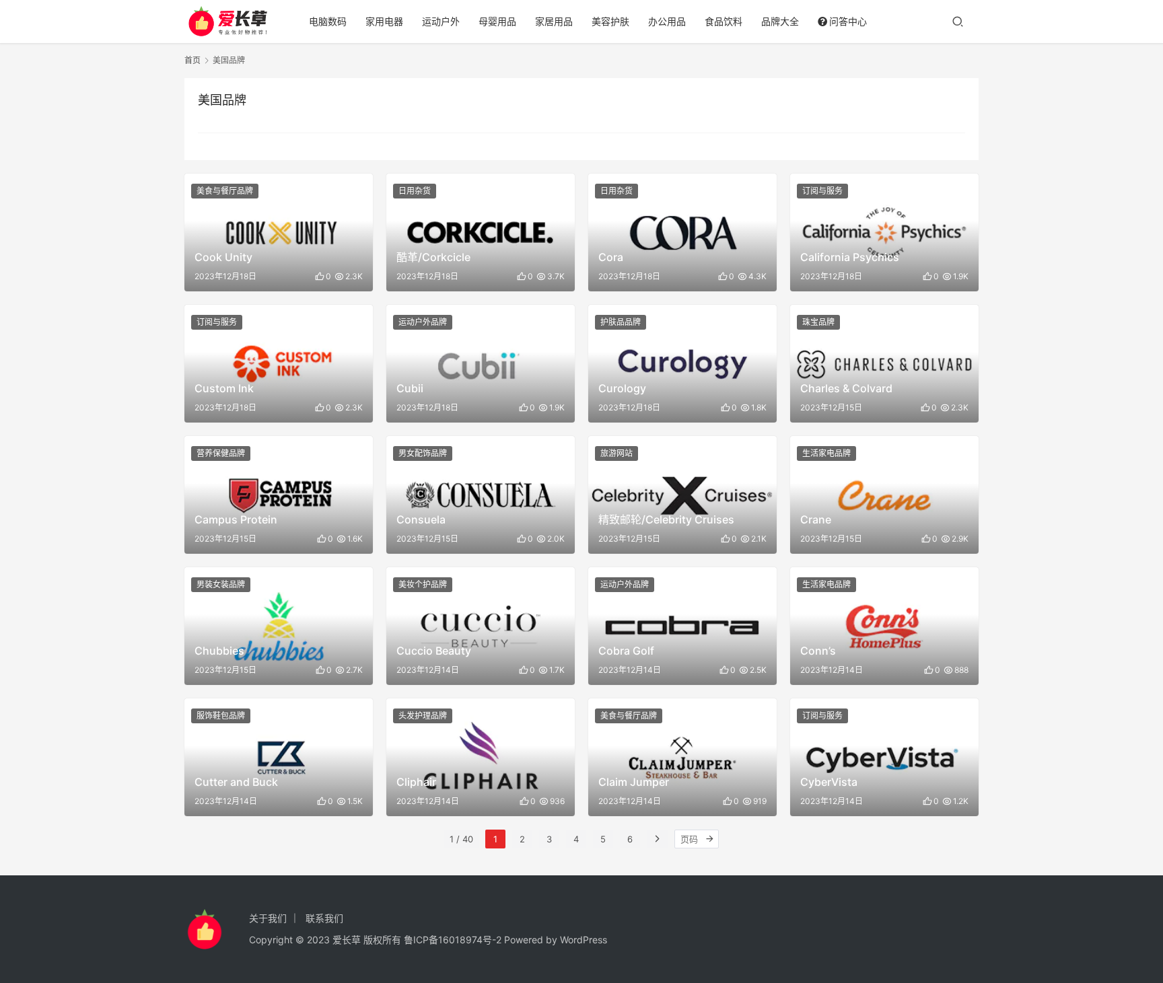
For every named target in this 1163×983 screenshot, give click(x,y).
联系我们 (324, 918)
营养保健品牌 (221, 453)
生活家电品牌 (826, 453)
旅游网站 (616, 453)
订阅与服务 (822, 191)
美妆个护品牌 (422, 584)
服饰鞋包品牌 (221, 716)
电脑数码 (328, 21)
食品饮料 (723, 21)
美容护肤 (610, 21)
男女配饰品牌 (422, 453)
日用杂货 (414, 191)
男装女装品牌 (221, 584)
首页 (192, 60)
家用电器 (384, 21)
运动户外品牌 (422, 322)
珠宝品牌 (818, 322)
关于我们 (268, 918)
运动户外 (441, 21)
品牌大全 (780, 21)
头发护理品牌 (422, 716)
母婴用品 (497, 21)
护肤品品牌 (620, 322)
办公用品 (667, 21)
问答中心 (848, 21)
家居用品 (554, 21)
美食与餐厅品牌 (225, 191)
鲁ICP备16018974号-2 (452, 939)
